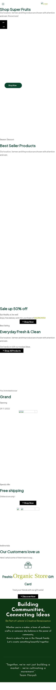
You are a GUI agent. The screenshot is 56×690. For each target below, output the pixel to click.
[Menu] (5, 3)
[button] (3, 22)
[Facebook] (23, 649)
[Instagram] (32, 649)
